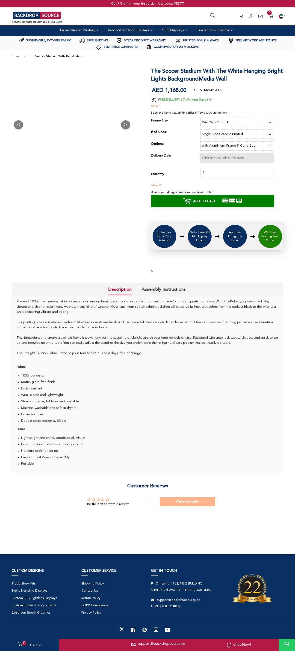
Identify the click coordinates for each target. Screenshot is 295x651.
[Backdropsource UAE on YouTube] (167, 629)
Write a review (187, 501)
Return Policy (90, 598)
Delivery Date (161, 155)
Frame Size (159, 120)
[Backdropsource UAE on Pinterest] (144, 629)
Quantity (157, 174)
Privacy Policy (91, 612)
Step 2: (156, 185)
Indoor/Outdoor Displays (129, 30)
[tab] (120, 289)
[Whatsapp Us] (287, 645)
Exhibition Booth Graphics (31, 612)
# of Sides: (159, 132)
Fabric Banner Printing (78, 30)
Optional (157, 144)
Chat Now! (242, 645)
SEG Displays (173, 30)
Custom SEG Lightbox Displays (34, 598)
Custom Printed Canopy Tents (34, 605)
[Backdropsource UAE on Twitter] (121, 629)
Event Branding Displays (29, 590)
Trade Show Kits (23, 583)
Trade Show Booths (213, 30)
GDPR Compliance (94, 605)
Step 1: (156, 106)
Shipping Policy (92, 583)
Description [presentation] (120, 289)
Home (16, 56)
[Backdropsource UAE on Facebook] (133, 629)
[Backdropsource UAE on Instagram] (156, 629)
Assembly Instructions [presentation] (164, 289)
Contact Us (89, 590)
